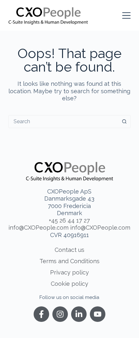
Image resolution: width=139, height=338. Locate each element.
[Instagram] (60, 314)
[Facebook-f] (41, 314)
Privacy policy (69, 272)
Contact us (69, 249)
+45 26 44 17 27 (69, 220)
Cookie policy (69, 283)
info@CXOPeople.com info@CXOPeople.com (69, 227)
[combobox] (63, 121)
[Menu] (126, 15)
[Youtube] (97, 314)
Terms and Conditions (69, 261)
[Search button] (124, 121)
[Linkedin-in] (79, 314)
